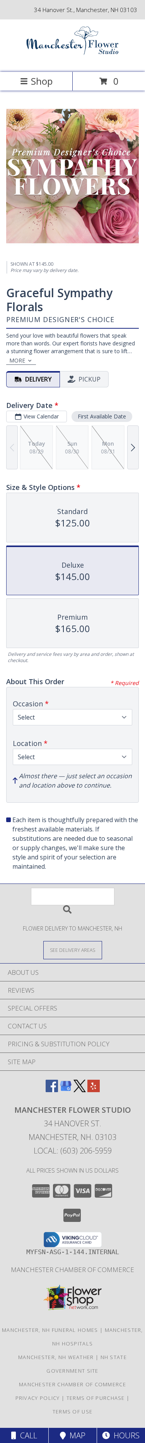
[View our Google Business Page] (66, 1089)
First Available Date (102, 416)
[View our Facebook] (52, 1089)
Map (75, 1435)
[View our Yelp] (93, 1089)
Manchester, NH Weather (56, 1357)
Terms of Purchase (96, 1397)
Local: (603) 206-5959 (73, 1150)
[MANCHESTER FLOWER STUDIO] (72, 60)
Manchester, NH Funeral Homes (50, 1329)
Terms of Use (73, 1411)
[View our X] (79, 1089)
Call (26, 1435)
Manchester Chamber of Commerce (72, 1269)
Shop (42, 81)
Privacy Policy (37, 1397)
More (17, 360)
